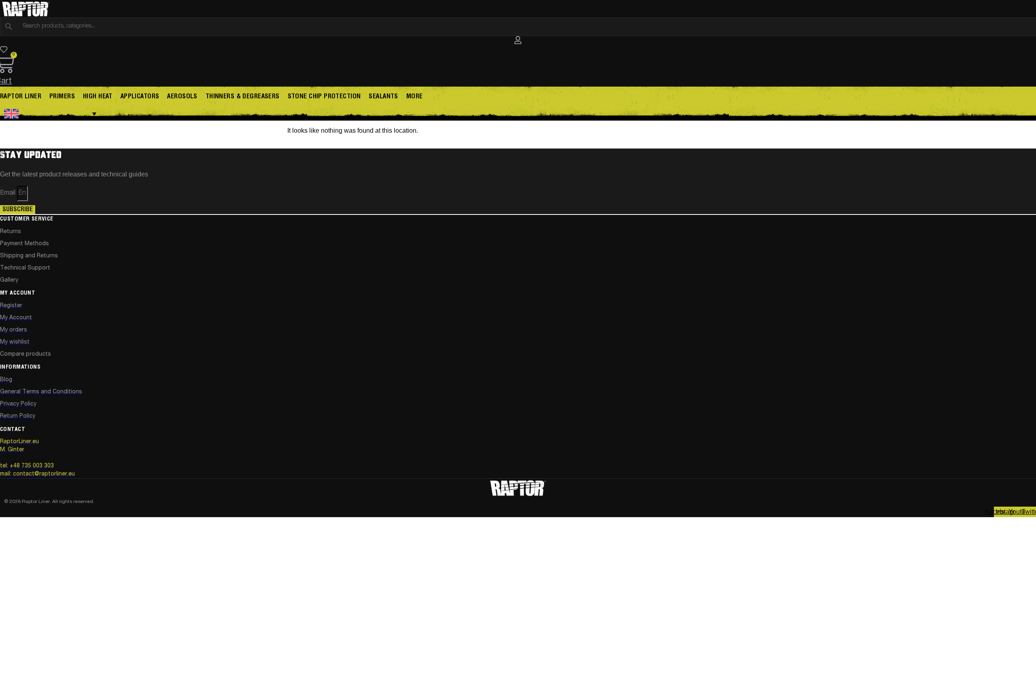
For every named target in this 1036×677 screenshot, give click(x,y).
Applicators (140, 96)
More (414, 96)
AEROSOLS (182, 96)
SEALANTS (383, 96)
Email (8, 193)
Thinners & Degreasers (243, 96)
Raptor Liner (20, 96)
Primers (62, 96)
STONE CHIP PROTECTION (324, 96)
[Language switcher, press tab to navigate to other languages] (50, 114)
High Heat (98, 96)
